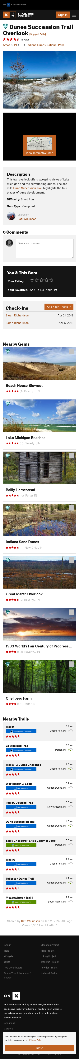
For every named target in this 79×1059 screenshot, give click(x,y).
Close (39, 1048)
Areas (6, 45)
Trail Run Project (49, 961)
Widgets (8, 956)
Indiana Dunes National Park (45, 45)
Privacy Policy (36, 1040)
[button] (7, 80)
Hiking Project (48, 956)
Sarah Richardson (17, 315)
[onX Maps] (12, 998)
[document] (39, 1043)
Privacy (57, 1054)
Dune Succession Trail (27, 188)
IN (15, 45)
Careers (8, 1028)
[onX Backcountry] (14, 5)
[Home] (20, 15)
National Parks (49, 973)
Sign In (62, 14)
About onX (10, 1022)
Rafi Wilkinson (26, 219)
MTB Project (47, 950)
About (7, 944)
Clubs (7, 961)
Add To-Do (37, 290)
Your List (51, 290)
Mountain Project (50, 944)
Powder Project (49, 967)
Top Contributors (13, 967)
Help (6, 950)
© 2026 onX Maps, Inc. (29, 1054)
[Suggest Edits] (37, 34)
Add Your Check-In (59, 306)
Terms (47, 1054)
